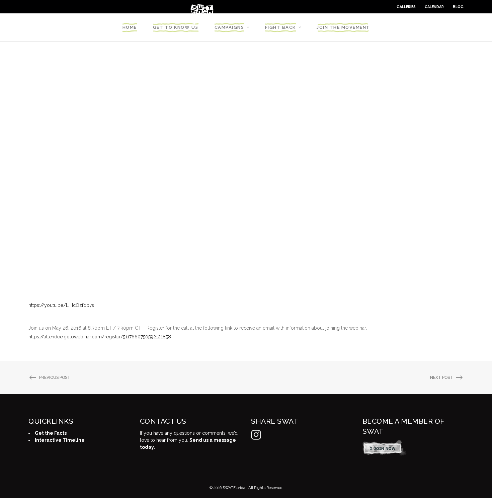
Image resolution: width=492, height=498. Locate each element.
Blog (458, 7)
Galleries (406, 7)
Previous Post (54, 377)
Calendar (434, 7)
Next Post (441, 377)
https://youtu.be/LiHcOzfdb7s (61, 305)
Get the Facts (51, 433)
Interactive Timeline (60, 440)
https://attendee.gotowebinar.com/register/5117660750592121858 (99, 336)
